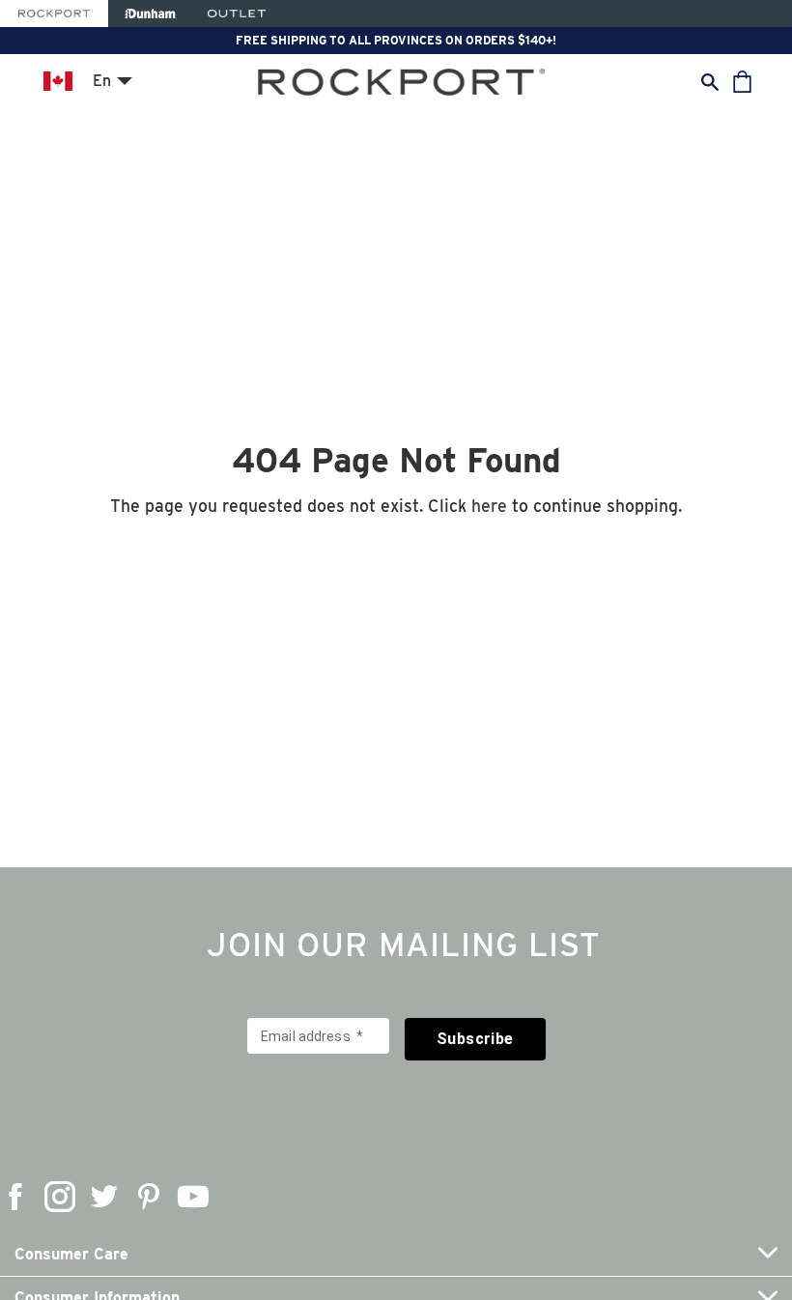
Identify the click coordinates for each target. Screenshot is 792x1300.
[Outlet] (236, 13)
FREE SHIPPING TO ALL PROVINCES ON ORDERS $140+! (396, 40)
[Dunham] (150, 13)
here (489, 505)
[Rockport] (54, 13)
